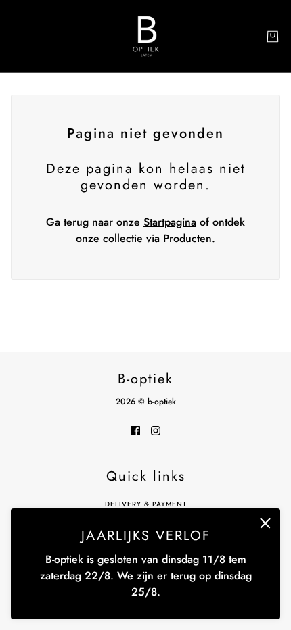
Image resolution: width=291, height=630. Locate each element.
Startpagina (169, 222)
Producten (187, 238)
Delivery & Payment (146, 504)
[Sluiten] (265, 523)
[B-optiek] (145, 36)
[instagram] (156, 429)
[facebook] (135, 429)
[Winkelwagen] (272, 36)
